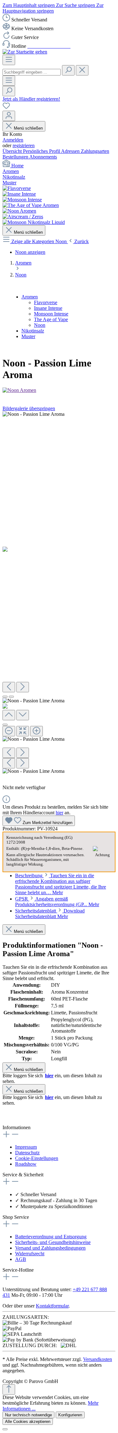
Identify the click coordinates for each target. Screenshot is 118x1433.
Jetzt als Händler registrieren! (31, 99)
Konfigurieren (70, 1415)
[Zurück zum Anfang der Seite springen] (9, 1389)
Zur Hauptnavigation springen (53, 8)
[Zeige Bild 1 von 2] (5, 697)
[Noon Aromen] (59, 390)
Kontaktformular (52, 1305)
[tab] (60, 884)
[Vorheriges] (9, 687)
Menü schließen (28, 128)
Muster (28, 336)
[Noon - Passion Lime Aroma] (34, 414)
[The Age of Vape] (31, 205)
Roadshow (26, 1164)
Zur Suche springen (76, 5)
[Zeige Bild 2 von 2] (11, 697)
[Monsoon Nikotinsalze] (34, 222)
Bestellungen (16, 156)
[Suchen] (68, 70)
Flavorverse (45, 302)
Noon (39, 325)
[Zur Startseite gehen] (25, 51)
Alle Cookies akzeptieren (27, 1421)
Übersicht (13, 151)
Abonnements (43, 156)
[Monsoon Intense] (22, 199)
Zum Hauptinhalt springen (29, 5)
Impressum (26, 1147)
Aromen (29, 296)
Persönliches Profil (42, 151)
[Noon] (19, 211)
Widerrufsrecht (29, 1253)
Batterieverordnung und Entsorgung (51, 1236)
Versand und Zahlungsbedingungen (50, 1248)
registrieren (24, 145)
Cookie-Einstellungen (36, 1158)
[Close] (5, 725)
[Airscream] (23, 216)
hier (59, 812)
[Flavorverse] (17, 188)
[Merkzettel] (6, 107)
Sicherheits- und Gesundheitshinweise (53, 1242)
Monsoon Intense (51, 313)
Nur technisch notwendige (28, 1415)
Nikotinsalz (32, 330)
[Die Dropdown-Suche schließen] (82, 70)
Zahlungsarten (95, 151)
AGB (20, 1259)
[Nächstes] (22, 687)
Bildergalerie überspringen (29, 408)
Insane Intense (48, 308)
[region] (59, 595)
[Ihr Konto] (9, 116)
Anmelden (13, 139)
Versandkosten (97, 1359)
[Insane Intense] (19, 194)
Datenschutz (27, 1152)
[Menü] (9, 60)
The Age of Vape (51, 319)
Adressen (71, 151)
